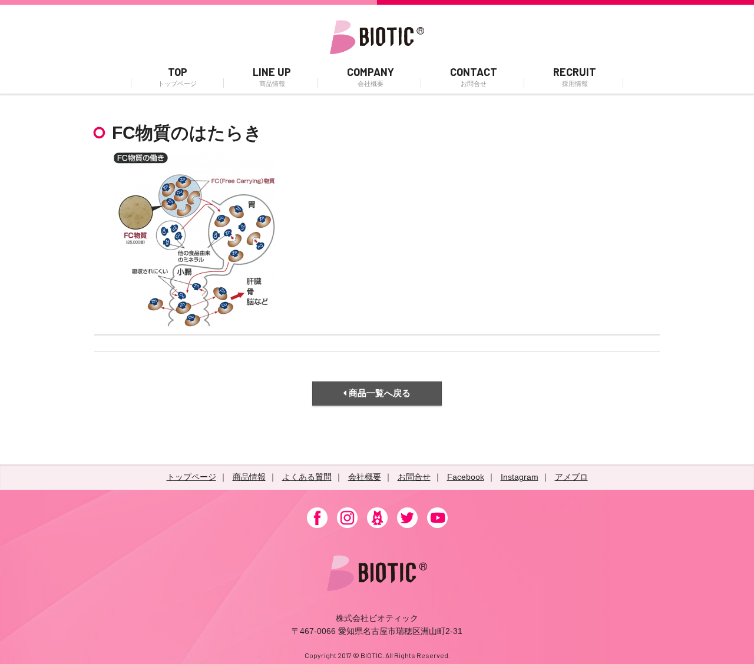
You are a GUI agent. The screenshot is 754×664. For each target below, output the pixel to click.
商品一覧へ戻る (378, 393)
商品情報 (249, 477)
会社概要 (364, 477)
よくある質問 (307, 477)
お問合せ (414, 477)
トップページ (191, 477)
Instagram (519, 477)
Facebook (465, 477)
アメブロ (571, 477)
